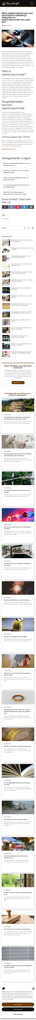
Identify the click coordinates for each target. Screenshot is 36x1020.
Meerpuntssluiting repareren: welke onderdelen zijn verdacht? (20, 256)
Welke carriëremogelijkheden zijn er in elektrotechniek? (18, 179)
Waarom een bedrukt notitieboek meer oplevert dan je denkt (21, 328)
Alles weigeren (18, 1009)
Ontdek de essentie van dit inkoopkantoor (17, 746)
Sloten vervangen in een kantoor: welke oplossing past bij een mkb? (21, 272)
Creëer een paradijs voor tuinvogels (15, 636)
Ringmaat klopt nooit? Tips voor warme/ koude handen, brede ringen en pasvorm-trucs (17, 711)
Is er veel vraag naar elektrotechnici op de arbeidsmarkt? (18, 186)
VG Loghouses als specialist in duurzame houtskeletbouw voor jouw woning (21, 312)
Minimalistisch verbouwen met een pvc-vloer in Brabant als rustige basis (21, 304)
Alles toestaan (18, 1004)
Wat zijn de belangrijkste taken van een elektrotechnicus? (18, 164)
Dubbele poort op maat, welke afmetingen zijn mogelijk (19, 336)
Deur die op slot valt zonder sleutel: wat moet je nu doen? (21, 264)
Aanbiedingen (7, 25)
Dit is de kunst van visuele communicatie (17, 929)
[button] (33, 989)
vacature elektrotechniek (18, 144)
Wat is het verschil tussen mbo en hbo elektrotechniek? (18, 171)
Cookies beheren (18, 1014)
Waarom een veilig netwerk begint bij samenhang (21, 288)
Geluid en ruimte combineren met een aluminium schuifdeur (21, 344)
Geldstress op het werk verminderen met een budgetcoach (22, 240)
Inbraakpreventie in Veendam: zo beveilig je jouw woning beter (22, 280)
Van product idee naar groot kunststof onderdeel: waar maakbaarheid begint (21, 352)
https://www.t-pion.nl (8, 149)
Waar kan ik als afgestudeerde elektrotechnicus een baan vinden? (18, 193)
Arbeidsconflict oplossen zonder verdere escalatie (21, 296)
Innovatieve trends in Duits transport (16, 819)
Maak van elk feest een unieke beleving (16, 600)
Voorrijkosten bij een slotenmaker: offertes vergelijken (22, 248)
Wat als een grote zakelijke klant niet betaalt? (20, 320)
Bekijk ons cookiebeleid (26, 997)
